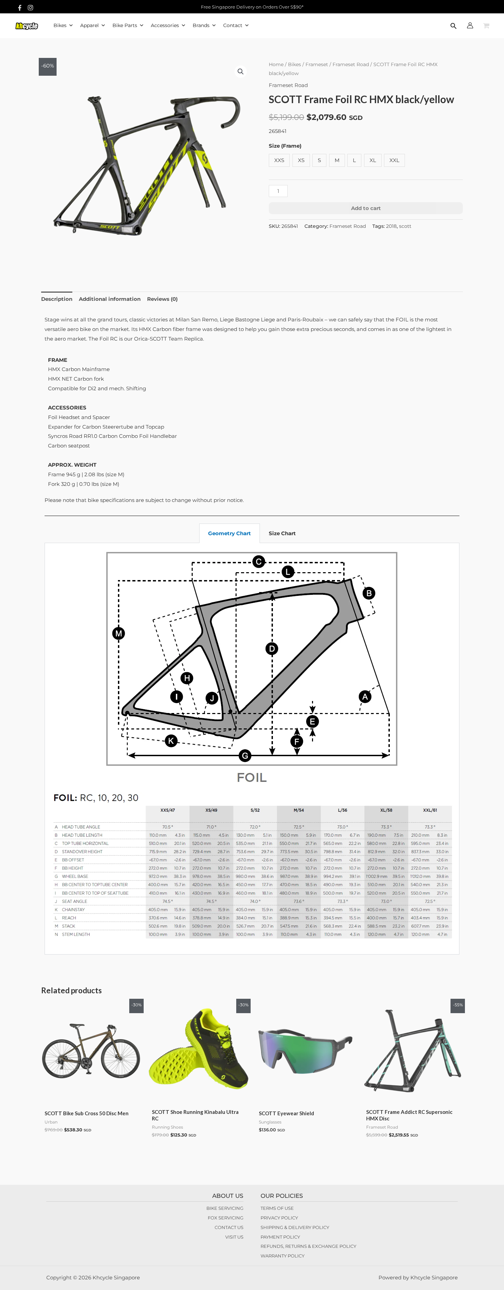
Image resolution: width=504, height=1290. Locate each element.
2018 (391, 226)
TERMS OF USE (277, 1208)
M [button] (337, 160)
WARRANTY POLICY (282, 1255)
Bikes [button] (60, 25)
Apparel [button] (89, 25)
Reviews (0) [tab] (162, 299)
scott (405, 226)
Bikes (294, 64)
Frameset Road (351, 64)
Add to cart (366, 208)
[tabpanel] (252, 749)
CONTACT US (229, 1227)
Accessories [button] (165, 25)
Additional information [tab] (110, 299)
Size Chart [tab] (282, 533)
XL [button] (373, 160)
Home (276, 64)
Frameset (316, 64)
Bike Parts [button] (124, 25)
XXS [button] (279, 160)
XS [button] (301, 160)
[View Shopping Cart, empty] (486, 26)
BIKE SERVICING (224, 1208)
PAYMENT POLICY (280, 1237)
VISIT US (234, 1237)
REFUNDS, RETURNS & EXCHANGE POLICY (308, 1246)
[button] (453, 27)
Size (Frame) (285, 146)
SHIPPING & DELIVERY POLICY (295, 1227)
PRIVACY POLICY (279, 1217)
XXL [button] (394, 160)
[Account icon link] (470, 25)
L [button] (354, 160)
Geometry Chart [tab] (229, 533)
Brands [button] (201, 25)
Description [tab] (56, 299)
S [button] (319, 160)
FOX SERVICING (225, 1217)
